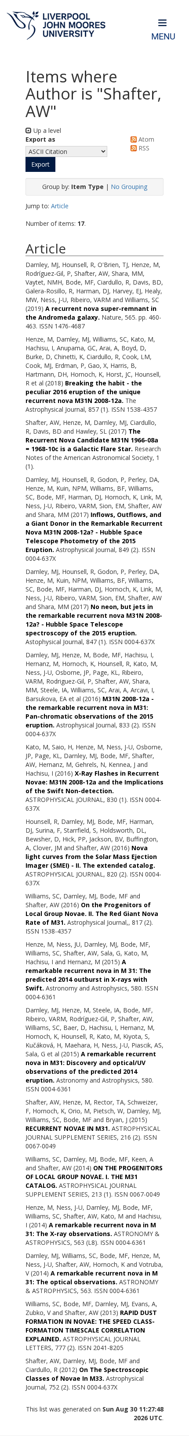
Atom (145, 139)
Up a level (46, 130)
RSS (143, 148)
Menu (163, 37)
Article (60, 206)
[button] (40, 164)
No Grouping (129, 186)
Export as (40, 139)
